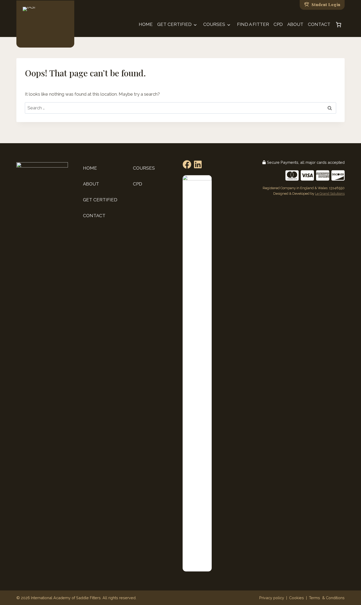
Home (146, 24)
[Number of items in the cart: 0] (338, 24)
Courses (214, 24)
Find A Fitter (253, 24)
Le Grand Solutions (330, 194)
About (295, 24)
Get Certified (174, 24)
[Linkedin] (197, 164)
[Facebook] (187, 164)
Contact (319, 24)
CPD (278, 24)
